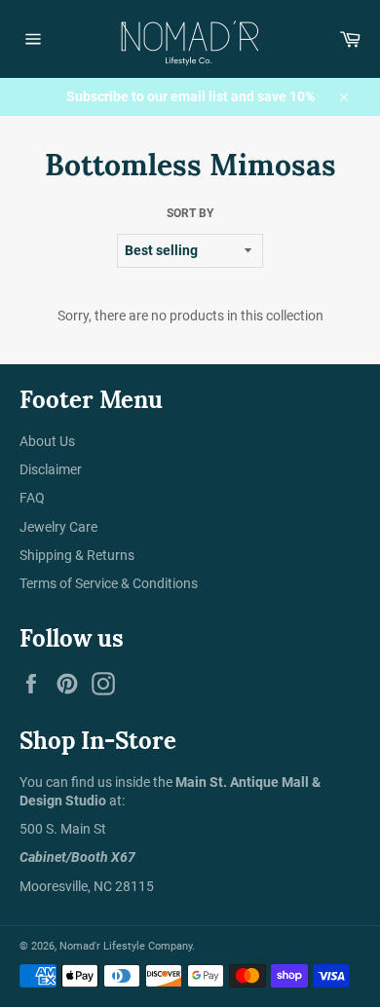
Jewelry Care (58, 527)
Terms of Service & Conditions (108, 583)
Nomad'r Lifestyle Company (125, 946)
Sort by (190, 213)
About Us (47, 441)
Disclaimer (50, 469)
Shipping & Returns (76, 555)
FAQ (32, 497)
